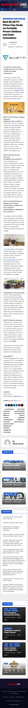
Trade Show (16, 645)
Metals (16, 461)
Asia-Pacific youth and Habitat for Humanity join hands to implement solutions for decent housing (19, 415)
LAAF (9, 371)
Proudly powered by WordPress (10, 691)
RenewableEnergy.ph (14, 704)
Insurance (14, 495)
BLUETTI (14, 80)
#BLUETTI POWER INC (15, 47)
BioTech (6, 608)
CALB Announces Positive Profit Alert (13, 481)
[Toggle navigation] (14, 9)
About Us (6, 697)
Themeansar (15, 693)
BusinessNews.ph (20, 697)
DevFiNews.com (18, 700)
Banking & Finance (13, 493)
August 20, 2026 (10, 617)
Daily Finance (7, 610)
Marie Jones (13, 42)
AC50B (15, 307)
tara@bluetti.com (17, 396)
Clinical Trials (13, 608)
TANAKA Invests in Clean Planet (13, 522)
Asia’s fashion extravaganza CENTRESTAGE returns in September (11, 528)
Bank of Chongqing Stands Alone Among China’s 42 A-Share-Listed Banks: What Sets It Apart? (13, 551)
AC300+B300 (10, 249)
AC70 (13, 123)
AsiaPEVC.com (9, 700)
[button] (25, 9)
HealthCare (15, 610)
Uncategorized (8, 628)
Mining (21, 461)
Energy (15, 18)
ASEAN (5, 493)
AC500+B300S (10, 259)
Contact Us (12, 697)
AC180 (20, 297)
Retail (10, 645)
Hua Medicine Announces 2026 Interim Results (11, 615)
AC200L (11, 163)
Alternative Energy (7, 18)
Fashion (6, 645)
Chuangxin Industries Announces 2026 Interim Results (13, 465)
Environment (22, 18)
